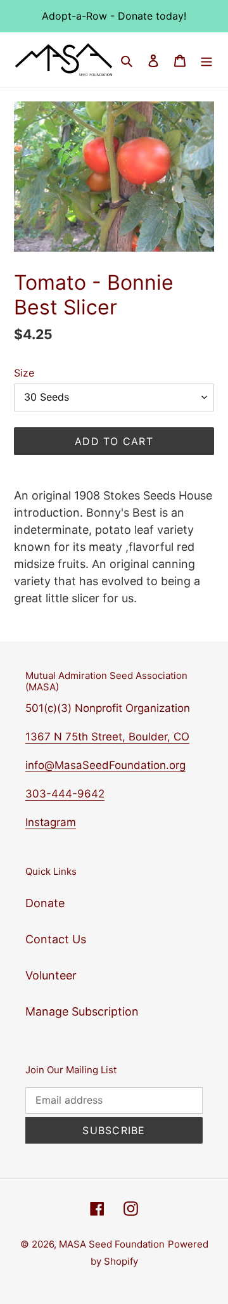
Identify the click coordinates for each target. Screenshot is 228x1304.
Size (24, 372)
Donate (45, 903)
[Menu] (206, 60)
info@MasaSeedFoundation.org (105, 765)
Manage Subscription (82, 1011)
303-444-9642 (64, 793)
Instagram (50, 822)
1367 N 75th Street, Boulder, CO (107, 736)
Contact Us (55, 939)
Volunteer (51, 975)
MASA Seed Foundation (112, 1244)
